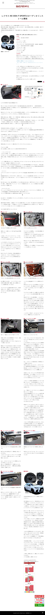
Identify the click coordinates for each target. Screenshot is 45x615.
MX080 (32, 45)
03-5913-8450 (33, 561)
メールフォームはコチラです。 (30, 560)
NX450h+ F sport (10, 137)
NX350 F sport (33, 129)
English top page (24, 1)
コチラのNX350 (28, 393)
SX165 (40, 44)
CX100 (36, 44)
